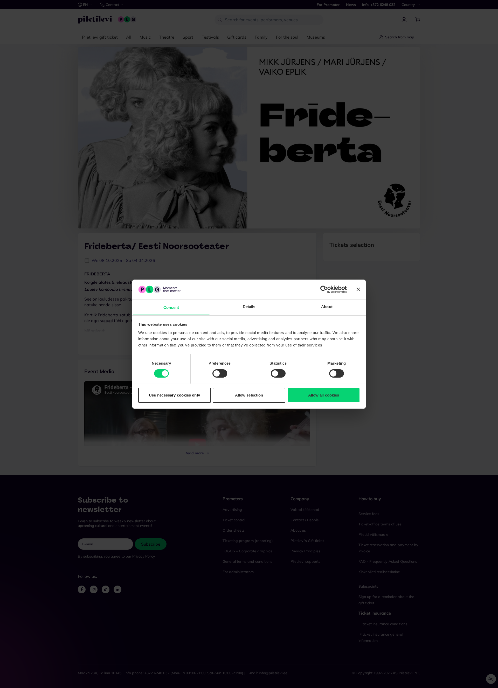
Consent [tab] (171, 307)
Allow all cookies (323, 395)
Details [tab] (249, 306)
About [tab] (327, 306)
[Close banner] (358, 289)
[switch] (219, 373)
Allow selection (249, 395)
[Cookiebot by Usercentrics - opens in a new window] (324, 289)
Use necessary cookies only (174, 395)
